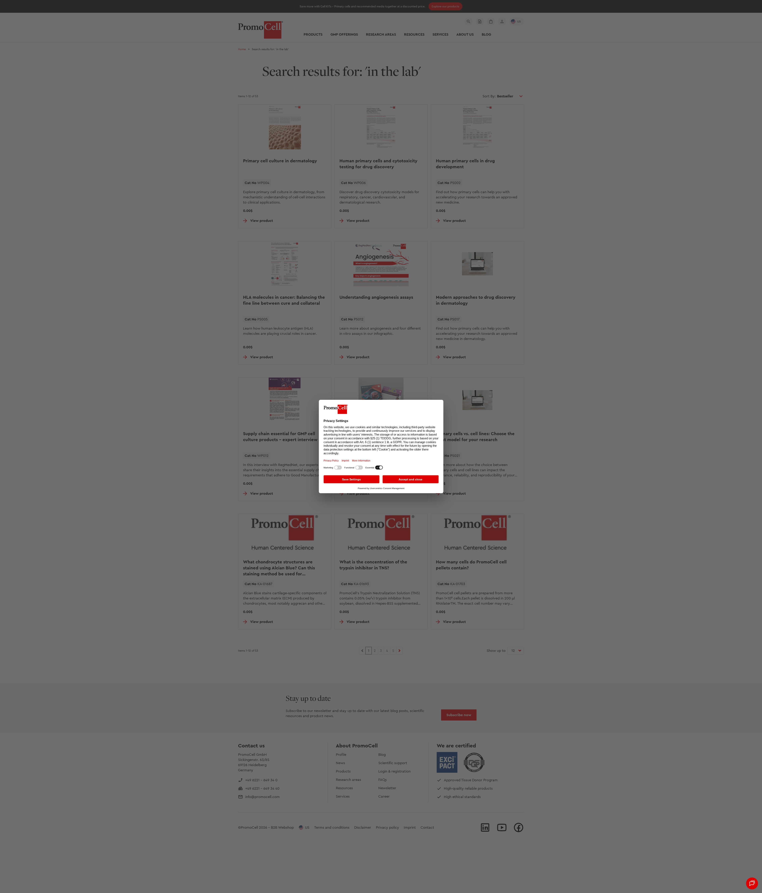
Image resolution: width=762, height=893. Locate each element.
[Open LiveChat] (752, 883)
